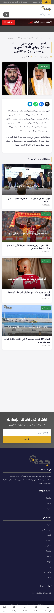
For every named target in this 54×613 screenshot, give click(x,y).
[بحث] (6, 14)
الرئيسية (49, 38)
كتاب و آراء (47, 572)
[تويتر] (47, 104)
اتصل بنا (48, 508)
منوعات (48, 561)
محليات (48, 524)
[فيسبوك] (41, 104)
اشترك (27, 439)
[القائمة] (48, 29)
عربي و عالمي (40, 38)
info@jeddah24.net (40, 593)
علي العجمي (26, 57)
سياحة (49, 556)
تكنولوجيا (48, 545)
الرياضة (48, 540)
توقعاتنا (48, 551)
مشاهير (49, 577)
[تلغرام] (30, 104)
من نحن (48, 503)
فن (50, 567)
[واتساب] (35, 104)
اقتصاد (49, 535)
